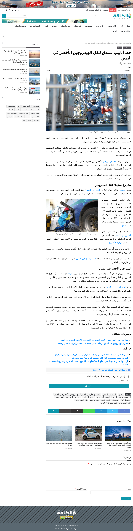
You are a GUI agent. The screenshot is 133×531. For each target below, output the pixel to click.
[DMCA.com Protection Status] (66, 518)
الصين (121, 394)
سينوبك (122, 190)
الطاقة (11, 109)
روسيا (29, 120)
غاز (122, 26)
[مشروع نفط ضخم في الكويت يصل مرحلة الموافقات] (34, 81)
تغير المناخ (9, 116)
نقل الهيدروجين (110, 161)
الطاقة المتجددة (23, 113)
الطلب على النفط (12, 113)
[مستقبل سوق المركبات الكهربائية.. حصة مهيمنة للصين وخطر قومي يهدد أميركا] (88, 433)
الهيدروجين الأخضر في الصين (66, 394)
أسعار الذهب (36, 106)
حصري (54, 26)
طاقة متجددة (112, 26)
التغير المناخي (35, 26)
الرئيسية (127, 43)
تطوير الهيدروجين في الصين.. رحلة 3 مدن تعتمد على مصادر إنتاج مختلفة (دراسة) (93, 343)
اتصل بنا (69, 525)
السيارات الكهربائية (27, 109)
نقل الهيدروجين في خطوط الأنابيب (116, 403)
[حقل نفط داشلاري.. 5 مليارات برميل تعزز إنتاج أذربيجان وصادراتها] (34, 63)
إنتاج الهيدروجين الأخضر (115, 287)
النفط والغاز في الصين (86, 259)
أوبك (19, 106)
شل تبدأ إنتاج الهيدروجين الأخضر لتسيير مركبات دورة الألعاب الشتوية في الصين (94, 340)
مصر (24, 120)
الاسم (128, 489)
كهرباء (46, 26)
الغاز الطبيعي (35, 116)
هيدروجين (88, 26)
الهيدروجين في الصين (121, 397)
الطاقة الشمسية (35, 113)
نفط (128, 26)
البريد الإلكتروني (81, 489)
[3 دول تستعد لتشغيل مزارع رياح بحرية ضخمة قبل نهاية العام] (34, 54)
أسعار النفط (26, 106)
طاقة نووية (99, 26)
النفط (27, 116)
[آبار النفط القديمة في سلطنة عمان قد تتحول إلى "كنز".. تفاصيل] (34, 91)
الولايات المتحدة (19, 116)
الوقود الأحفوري (115, 242)
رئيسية (121, 43)
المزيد (115, 31)
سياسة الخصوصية (59, 525)
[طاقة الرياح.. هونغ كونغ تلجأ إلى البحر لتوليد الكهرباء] (59, 433)
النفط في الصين (93, 190)
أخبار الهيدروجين (127, 47)
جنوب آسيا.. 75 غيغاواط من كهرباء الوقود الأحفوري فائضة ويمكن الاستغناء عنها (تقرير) (119, 445)
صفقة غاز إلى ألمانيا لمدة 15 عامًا (97, 10)
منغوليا (71, 274)
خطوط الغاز (125, 400)
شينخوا (124, 225)
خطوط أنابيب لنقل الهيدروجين (68, 397)
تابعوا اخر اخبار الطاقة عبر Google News (109, 370)
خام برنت (36, 120)
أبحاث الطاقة (65, 26)
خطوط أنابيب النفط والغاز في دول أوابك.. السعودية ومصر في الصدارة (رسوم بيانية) (91, 354)
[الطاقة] (122, 16)
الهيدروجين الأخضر (123, 235)
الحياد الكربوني (11, 106)
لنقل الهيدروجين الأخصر (100, 400)
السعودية (36, 109)
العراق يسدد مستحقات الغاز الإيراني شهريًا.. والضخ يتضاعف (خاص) (99, 358)
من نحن (76, 525)
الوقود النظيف (89, 397)
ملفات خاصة (125, 31)
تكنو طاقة (77, 26)
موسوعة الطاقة (20, 26)
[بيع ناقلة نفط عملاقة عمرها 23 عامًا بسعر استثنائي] (34, 72)
